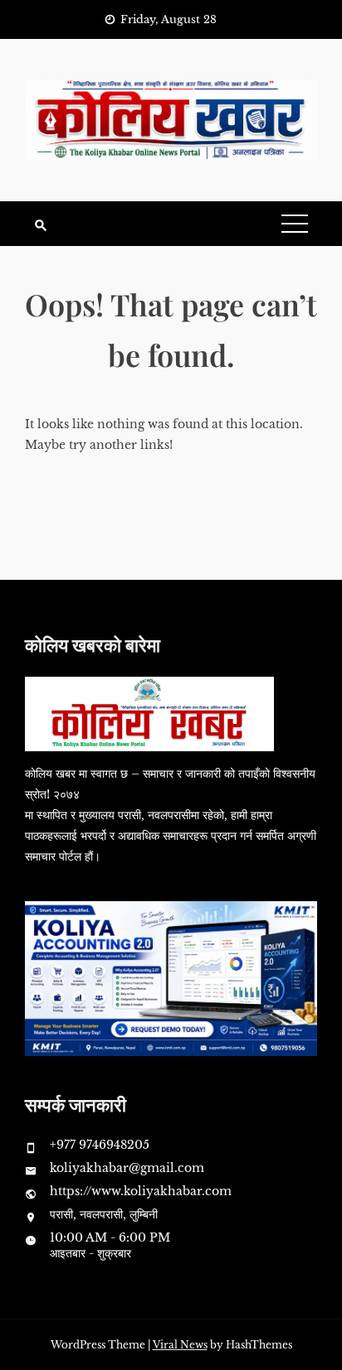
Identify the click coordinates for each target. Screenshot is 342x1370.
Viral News (180, 1345)
